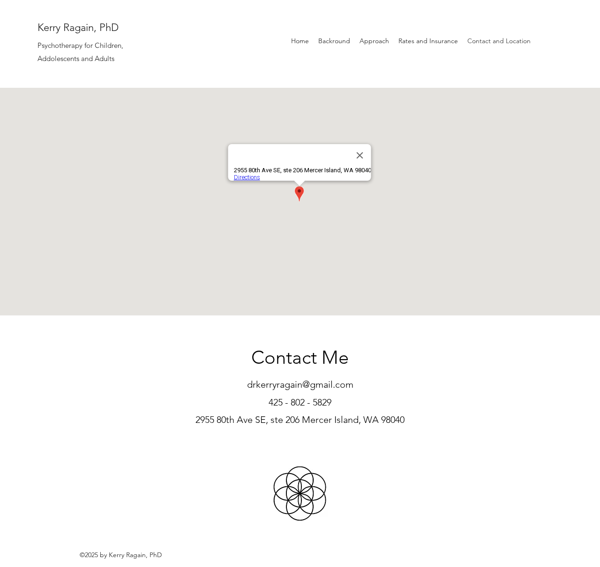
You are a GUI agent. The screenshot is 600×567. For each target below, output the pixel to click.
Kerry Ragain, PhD (78, 27)
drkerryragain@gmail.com (300, 384)
